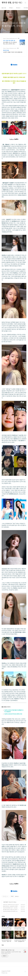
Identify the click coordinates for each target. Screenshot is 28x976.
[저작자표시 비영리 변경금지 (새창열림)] (17, 896)
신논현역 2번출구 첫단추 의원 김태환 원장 (12, 52)
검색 (22, 3)
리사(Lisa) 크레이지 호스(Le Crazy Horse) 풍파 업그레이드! (11, 905)
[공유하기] (6, 896)
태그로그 (18, 8)
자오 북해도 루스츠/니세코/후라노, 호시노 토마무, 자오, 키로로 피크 (10, 43)
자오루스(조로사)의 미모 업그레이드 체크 (13, 714)
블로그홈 (4, 8)
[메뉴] (25, 3)
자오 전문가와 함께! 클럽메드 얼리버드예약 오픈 (9, 40)
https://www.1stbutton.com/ (10, 48)
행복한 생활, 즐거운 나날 (12, 3)
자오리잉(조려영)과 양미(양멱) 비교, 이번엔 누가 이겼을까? (11, 912)
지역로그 (11, 8)
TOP (25, 972)
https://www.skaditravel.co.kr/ (10, 38)
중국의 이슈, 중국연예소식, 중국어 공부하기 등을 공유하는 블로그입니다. (11, 952)
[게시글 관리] (7, 896)
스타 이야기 (5, 902)
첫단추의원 (6, 50)
